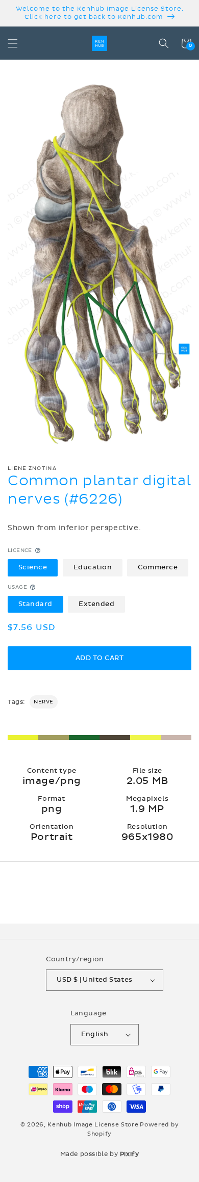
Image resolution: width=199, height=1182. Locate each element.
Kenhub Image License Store (92, 1124)
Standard (35, 604)
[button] (13, 43)
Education (92, 567)
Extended (96, 604)
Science (32, 567)
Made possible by (99, 1154)
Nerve (44, 702)
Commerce (158, 567)
